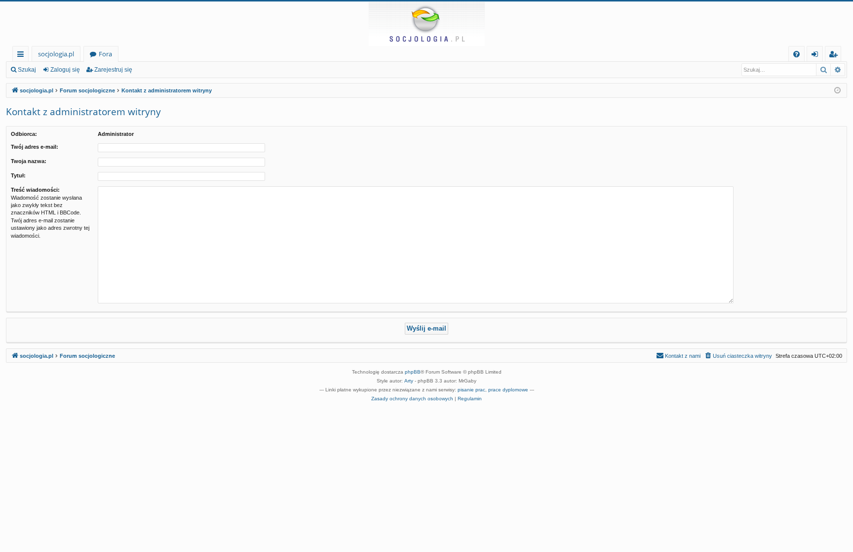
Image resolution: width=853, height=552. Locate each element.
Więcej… (22, 55)
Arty (408, 380)
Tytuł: (18, 175)
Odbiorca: (24, 134)
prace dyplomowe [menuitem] (508, 389)
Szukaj (27, 69)
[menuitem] (796, 54)
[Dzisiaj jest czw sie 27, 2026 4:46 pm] (837, 90)
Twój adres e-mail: (34, 147)
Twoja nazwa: (28, 161)
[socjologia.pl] (426, 23)
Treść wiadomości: (35, 190)
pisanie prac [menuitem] (471, 389)
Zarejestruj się (113, 69)
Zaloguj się (65, 69)
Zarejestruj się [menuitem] (835, 55)
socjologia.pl (56, 53)
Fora (105, 53)
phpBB (413, 372)
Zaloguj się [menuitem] (816, 55)
